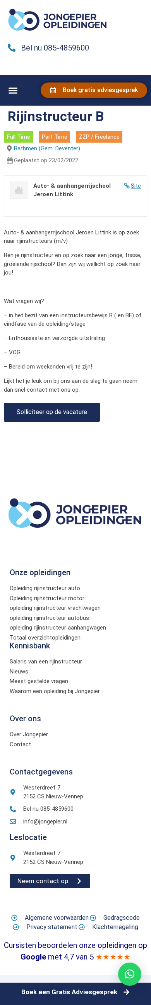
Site (136, 185)
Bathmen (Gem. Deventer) (47, 148)
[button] (13, 90)
